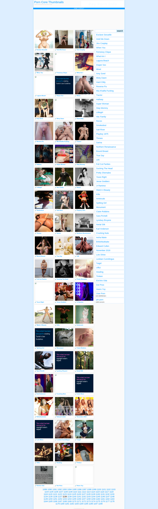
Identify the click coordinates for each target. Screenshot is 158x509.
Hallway (99, 99)
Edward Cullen (102, 246)
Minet (98, 69)
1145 (98, 496)
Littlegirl (99, 112)
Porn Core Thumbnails (49, 2)
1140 (74, 496)
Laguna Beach (102, 60)
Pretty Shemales (103, 173)
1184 (81, 504)
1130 (98, 494)
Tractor (99, 95)
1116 (102, 492)
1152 (60, 499)
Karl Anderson (102, 229)
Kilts (98, 194)
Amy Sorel (100, 73)
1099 (94, 489)
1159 (93, 499)
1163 (112, 499)
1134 (46, 496)
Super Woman (102, 104)
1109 (70, 492)
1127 (84, 494)
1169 (69, 501)
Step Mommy (102, 108)
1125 (74, 494)
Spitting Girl (101, 203)
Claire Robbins (102, 211)
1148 (112, 496)
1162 (107, 499)
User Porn (100, 293)
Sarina (99, 142)
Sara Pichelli (101, 216)
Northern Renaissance (106, 147)
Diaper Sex (101, 65)
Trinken (99, 276)
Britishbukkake (102, 242)
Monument (101, 207)
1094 (69, 489)
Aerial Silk (100, 224)
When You (100, 48)
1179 (58, 504)
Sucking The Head (104, 168)
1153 (65, 499)
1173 (88, 501)
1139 (69, 496)
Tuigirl (98, 263)
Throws (99, 138)
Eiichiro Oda (101, 280)
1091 (54, 489)
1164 (46, 501)
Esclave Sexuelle (103, 35)
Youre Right (101, 177)
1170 (74, 501)
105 (97, 160)
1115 (98, 492)
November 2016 (103, 250)
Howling (99, 272)
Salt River (100, 129)
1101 (104, 489)
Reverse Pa (101, 86)
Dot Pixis (100, 285)
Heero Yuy (101, 289)
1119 (46, 494)
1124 (69, 494)
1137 (60, 496)
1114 (93, 492)
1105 (51, 492)
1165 (50, 501)
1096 (79, 489)
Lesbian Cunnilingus (105, 259)
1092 (59, 489)
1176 (103, 501)
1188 (100, 504)
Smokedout (101, 125)
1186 (91, 504)
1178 (112, 501)
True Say (100, 155)
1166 (55, 501)
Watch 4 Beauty (103, 190)
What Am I (100, 56)
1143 (88, 496)
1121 (55, 494)
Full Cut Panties (103, 164)
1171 (79, 501)
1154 (69, 499)
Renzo (99, 121)
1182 (72, 504)
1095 (74, 489)
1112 (84, 492)
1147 (107, 496)
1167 (60, 501)
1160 (98, 499)
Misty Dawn (101, 78)
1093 (64, 489)
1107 (61, 492)
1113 (89, 492)
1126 (79, 494)
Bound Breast (102, 151)
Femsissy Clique (103, 52)
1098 (89, 489)
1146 (103, 496)
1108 (66, 492)
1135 (50, 496)
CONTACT (81, 8)
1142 (84, 496)
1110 (75, 492)
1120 (50, 494)
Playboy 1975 (102, 134)
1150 (50, 499)
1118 (111, 492)
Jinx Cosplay (102, 43)
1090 (50, 489)
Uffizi (98, 267)
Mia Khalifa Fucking (105, 91)
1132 (107, 494)
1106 (56, 492)
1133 (112, 494)
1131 (103, 494)
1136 (55, 496)
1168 (65, 501)
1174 (93, 501)
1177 (107, 501)
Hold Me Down (102, 39)
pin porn (99, 299)
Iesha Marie (101, 237)
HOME (76, 8)
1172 (84, 501)
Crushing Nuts (102, 233)
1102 (108, 489)
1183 (77, 504)
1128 (88, 494)
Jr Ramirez (101, 186)
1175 (98, 501)
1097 (84, 489)
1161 (103, 499)
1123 (65, 494)
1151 (55, 499)
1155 (74, 499)
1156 (79, 499)
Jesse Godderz (103, 181)
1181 (67, 504)
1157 (84, 499)
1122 (60, 494)
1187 (96, 504)
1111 (79, 492)
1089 (45, 489)
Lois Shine (101, 255)
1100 (99, 489)
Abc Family (101, 117)
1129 (93, 494)
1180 (62, 504)
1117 (107, 492)
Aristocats (100, 198)
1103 (113, 489)
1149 (46, 499)
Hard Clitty (101, 82)
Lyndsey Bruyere (103, 220)
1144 (93, 496)
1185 (86, 504)
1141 (79, 496)
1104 (47, 492)
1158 (88, 499)
